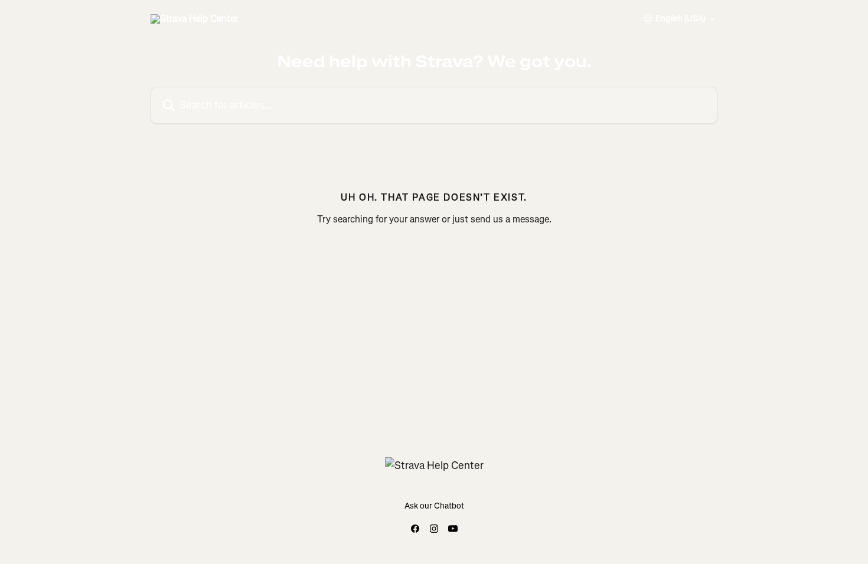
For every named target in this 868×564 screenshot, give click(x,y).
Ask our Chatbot (434, 505)
